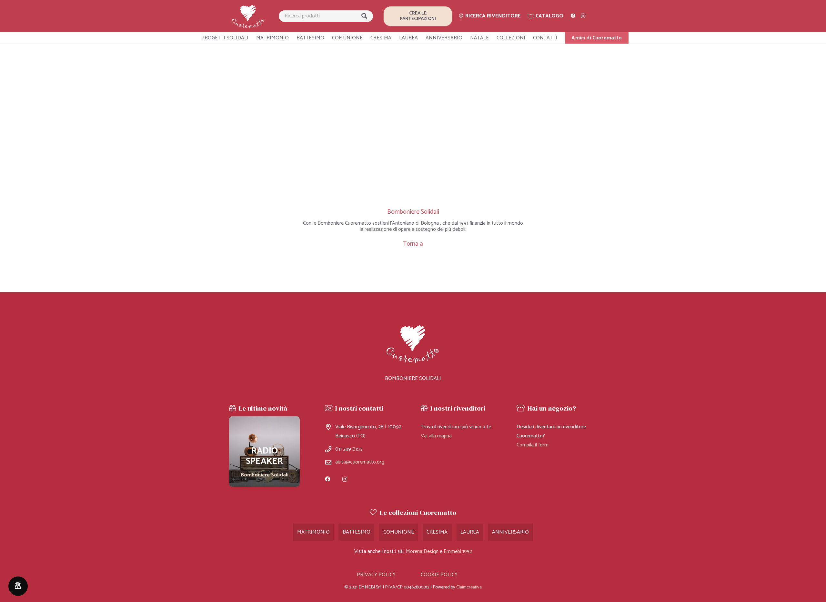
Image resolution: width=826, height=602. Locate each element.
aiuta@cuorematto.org (359, 462)
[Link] (248, 16)
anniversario (510, 532)
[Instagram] (583, 16)
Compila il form (533, 445)
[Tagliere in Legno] (264, 451)
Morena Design (422, 551)
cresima (437, 532)
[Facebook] (573, 16)
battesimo (356, 532)
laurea (469, 532)
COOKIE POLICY (439, 574)
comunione (398, 532)
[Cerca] (364, 16)
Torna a (413, 244)
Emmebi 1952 (458, 551)
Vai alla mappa (436, 436)
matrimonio (313, 532)
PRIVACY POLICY (376, 574)
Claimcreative (469, 587)
